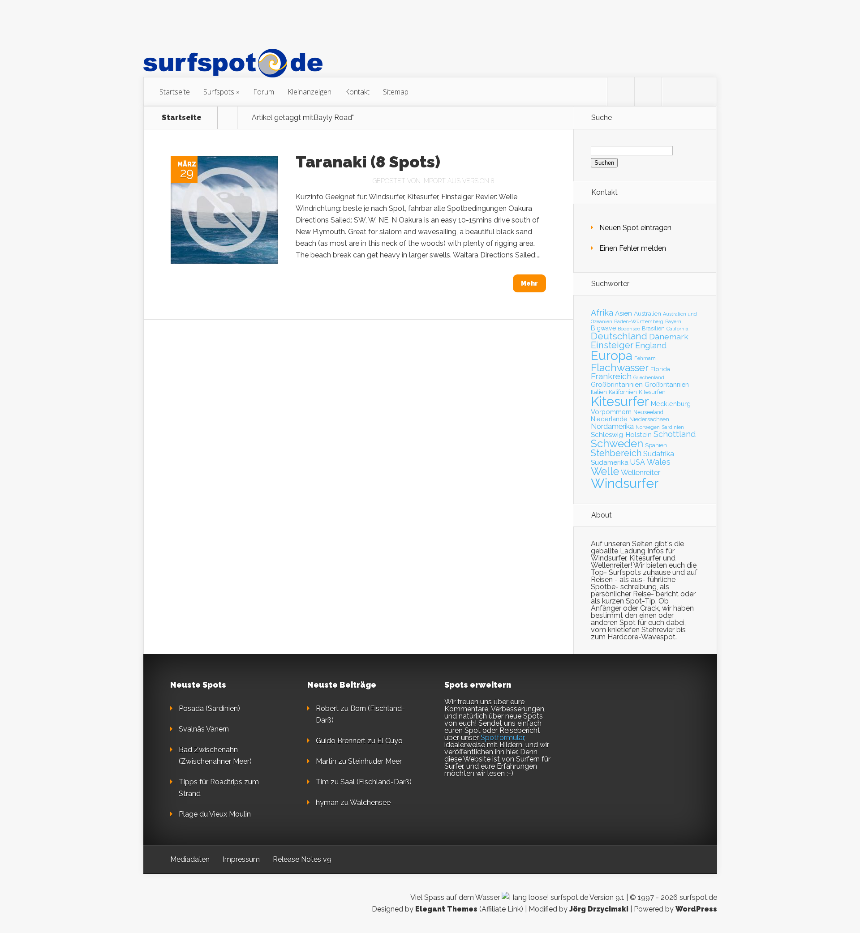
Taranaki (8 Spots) (368, 161)
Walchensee (370, 802)
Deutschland (619, 336)
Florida (660, 368)
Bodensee (629, 328)
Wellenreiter (640, 472)
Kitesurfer (620, 401)
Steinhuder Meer (375, 761)
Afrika (602, 312)
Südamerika (609, 462)
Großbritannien (667, 384)
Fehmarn (645, 358)
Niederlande (609, 419)
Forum (263, 92)
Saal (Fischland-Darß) (376, 782)
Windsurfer (624, 483)
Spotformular (502, 737)
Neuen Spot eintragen (635, 227)
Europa (611, 355)
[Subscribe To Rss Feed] (675, 91)
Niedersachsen (649, 419)
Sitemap (395, 92)
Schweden (617, 443)
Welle (605, 471)
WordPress (696, 909)
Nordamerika (612, 426)
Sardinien (673, 427)
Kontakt (357, 92)
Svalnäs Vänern (204, 729)
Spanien (656, 445)
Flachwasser (620, 367)
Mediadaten (190, 859)
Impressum (241, 859)
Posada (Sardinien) (209, 708)
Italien (599, 391)
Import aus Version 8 (458, 180)
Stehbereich (616, 453)
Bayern (673, 321)
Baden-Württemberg (638, 321)
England (650, 345)
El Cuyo (390, 740)
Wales (659, 461)
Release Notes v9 (302, 859)
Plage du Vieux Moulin (215, 814)
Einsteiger (612, 345)
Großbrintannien (617, 385)
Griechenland (648, 378)
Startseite (174, 92)
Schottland (675, 434)
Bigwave (603, 328)
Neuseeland (648, 412)
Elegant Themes (446, 909)
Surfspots (218, 92)
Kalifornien (623, 392)
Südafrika (658, 453)
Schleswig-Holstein (621, 435)
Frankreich (611, 376)
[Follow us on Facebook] (648, 91)
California (677, 329)
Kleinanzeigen (309, 92)
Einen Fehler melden (632, 248)
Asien (623, 313)
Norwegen (648, 427)
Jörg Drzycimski (598, 909)
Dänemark (668, 336)
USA (637, 462)
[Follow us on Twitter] (620, 91)
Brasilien (653, 328)
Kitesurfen (652, 392)
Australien (647, 313)
